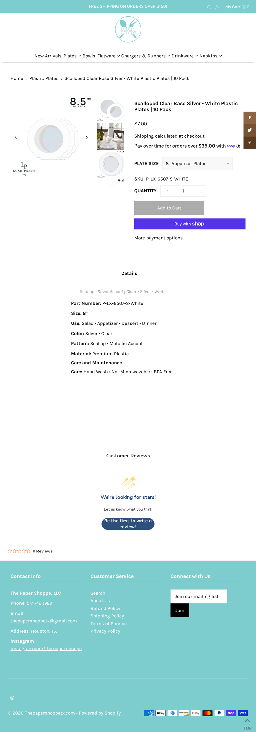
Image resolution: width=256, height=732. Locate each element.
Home (16, 78)
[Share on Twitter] (250, 130)
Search (97, 593)
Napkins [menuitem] (209, 56)
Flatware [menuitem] (106, 56)
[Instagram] (12, 698)
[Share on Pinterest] (250, 143)
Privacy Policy (105, 631)
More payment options (158, 238)
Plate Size (146, 163)
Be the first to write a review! (128, 524)
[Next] (86, 137)
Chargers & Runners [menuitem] (143, 56)
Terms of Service (108, 623)
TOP (247, 726)
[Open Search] (209, 6)
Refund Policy (105, 608)
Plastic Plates (43, 78)
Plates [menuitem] (70, 56)
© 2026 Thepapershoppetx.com (41, 713)
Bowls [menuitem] (88, 56)
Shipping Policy (107, 616)
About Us (100, 600)
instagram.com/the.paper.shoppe (46, 648)
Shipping (144, 136)
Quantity (145, 190)
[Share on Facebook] (250, 118)
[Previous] (16, 137)
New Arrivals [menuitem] (48, 56)
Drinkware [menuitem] (183, 56)
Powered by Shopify (100, 713)
